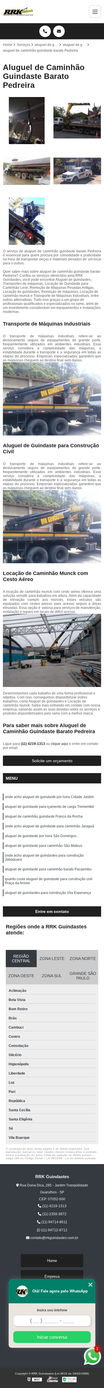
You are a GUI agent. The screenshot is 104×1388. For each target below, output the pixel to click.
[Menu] (95, 11)
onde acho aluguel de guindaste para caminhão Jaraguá (49, 826)
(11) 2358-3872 (53, 1214)
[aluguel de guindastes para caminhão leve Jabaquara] (27, 221)
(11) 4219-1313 (33, 744)
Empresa (52, 1276)
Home (52, 1261)
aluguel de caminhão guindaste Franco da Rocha (44, 816)
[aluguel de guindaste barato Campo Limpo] (27, 120)
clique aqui (59, 744)
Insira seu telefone (52, 1310)
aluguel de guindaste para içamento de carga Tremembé (49, 807)
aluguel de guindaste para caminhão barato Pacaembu (48, 869)
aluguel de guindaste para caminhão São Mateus (43, 846)
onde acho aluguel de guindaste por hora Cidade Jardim (49, 797)
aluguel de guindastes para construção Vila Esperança (48, 893)
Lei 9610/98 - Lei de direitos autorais (70, 1158)
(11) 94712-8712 (53, 1230)
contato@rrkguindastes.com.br (53, 1238)
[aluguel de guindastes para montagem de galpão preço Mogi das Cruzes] (77, 171)
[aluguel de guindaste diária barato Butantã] (77, 120)
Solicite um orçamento (52, 760)
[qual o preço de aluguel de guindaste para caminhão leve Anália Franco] (27, 171)
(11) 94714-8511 (53, 1222)
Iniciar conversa (52, 1337)
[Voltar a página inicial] (18, 11)
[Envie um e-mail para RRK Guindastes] (59, 31)
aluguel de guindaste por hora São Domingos (41, 836)
